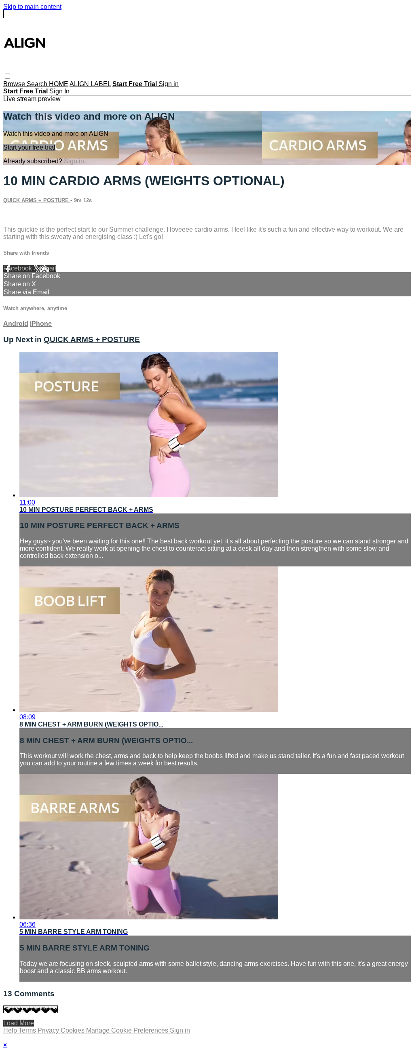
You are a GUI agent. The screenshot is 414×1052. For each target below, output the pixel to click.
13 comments (22, 215)
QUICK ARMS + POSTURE (36, 200)
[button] (7, 76)
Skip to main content (32, 6)
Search (38, 83)
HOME (58, 83)
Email (48, 268)
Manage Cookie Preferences (128, 1030)
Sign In (59, 91)
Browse (15, 83)
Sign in (168, 83)
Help (11, 1030)
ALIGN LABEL (90, 83)
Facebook (18, 268)
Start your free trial (29, 147)
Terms (28, 1030)
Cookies (73, 1030)
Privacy (49, 1030)
